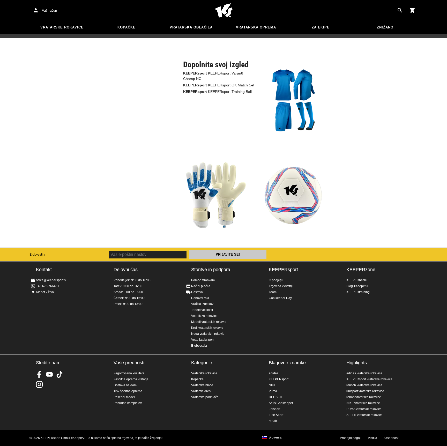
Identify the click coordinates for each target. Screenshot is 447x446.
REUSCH (275, 397)
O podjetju (276, 280)
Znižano (385, 27)
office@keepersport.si (51, 280)
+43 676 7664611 (48, 286)
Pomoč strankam (203, 280)
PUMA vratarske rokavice (364, 409)
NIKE (272, 385)
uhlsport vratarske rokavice (365, 391)
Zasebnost (391, 438)
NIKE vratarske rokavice (363, 403)
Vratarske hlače (202, 385)
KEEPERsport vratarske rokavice (369, 379)
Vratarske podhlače (205, 397)
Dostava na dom (125, 385)
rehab (273, 421)
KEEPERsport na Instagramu (39, 384)
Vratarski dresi (201, 391)
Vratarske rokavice (62, 27)
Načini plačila (200, 286)
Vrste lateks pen (202, 339)
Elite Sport (276, 415)
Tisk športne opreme (128, 391)
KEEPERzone (360, 269)
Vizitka (372, 438)
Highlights (356, 362)
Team (273, 292)
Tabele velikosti (202, 310)
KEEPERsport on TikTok (59, 374)
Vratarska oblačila (191, 27)
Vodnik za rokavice (204, 316)
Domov (223, 10)
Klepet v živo (45, 292)
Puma (273, 391)
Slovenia (275, 437)
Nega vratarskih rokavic (207, 334)
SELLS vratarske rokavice (364, 415)
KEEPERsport (283, 269)
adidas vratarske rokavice (364, 373)
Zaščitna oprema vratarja (131, 379)
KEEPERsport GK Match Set (218, 85)
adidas (273, 373)
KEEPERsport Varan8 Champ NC (213, 76)
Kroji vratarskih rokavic (207, 328)
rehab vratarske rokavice (363, 397)
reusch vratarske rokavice (364, 385)
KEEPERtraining (358, 292)
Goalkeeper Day (280, 298)
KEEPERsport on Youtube (49, 374)
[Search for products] (400, 10)
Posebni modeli (125, 397)
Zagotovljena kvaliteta (129, 373)
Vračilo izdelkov (202, 304)
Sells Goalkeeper (281, 403)
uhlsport (274, 409)
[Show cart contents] (412, 10)
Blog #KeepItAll (357, 286)
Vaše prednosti (129, 362)
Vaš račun (49, 10)
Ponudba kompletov (128, 403)
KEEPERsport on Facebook (39, 374)
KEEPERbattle (356, 280)
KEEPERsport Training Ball (217, 92)
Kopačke (126, 27)
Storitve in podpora (210, 269)
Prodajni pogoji (350, 438)
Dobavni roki (200, 298)
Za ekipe (321, 27)
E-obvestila (37, 254)
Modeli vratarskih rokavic (208, 322)
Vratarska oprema (256, 27)
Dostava (197, 292)
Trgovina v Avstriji (281, 286)
